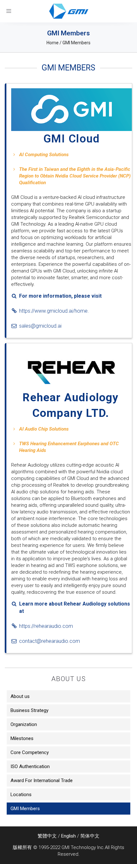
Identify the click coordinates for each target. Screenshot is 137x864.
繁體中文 (47, 836)
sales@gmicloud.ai (40, 326)
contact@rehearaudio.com (49, 641)
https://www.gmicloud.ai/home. (54, 311)
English (68, 836)
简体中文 (89, 836)
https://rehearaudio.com (46, 626)
